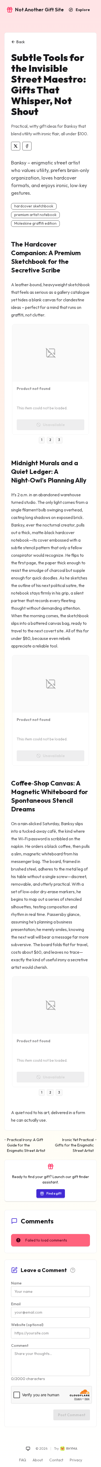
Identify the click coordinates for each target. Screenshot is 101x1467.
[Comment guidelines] (72, 1270)
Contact (56, 1460)
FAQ (22, 1460)
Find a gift (53, 1193)
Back (20, 41)
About (38, 1460)
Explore (83, 9)
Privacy (76, 1460)
